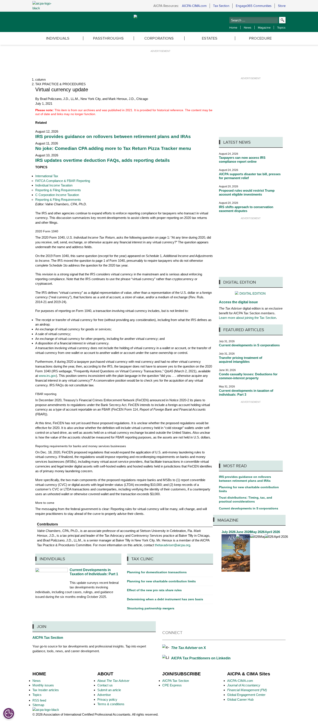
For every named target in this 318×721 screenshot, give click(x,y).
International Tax (46, 176)
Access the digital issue (238, 302)
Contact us (105, 685)
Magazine (264, 27)
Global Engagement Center (246, 695)
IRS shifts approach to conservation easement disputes (246, 209)
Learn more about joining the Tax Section (247, 318)
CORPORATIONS (159, 38)
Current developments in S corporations (249, 345)
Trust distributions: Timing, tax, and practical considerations (245, 499)
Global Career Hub (240, 699)
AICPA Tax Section (47, 637)
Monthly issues (43, 685)
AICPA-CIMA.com (194, 6)
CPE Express (172, 685)
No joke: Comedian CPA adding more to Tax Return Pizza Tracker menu (113, 148)
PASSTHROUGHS (108, 38)
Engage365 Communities (253, 6)
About (113, 680)
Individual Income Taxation (53, 185)
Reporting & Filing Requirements (58, 190)
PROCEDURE (260, 38)
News (247, 27)
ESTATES (209, 38)
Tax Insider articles (45, 690)
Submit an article (109, 690)
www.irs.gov (47, 375)
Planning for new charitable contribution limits (249, 489)
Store (282, 6)
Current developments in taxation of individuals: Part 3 (246, 392)
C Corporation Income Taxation (57, 195)
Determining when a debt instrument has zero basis (165, 599)
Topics (281, 27)
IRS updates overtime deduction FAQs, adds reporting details (102, 160)
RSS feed (39, 700)
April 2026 (279, 551)
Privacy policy (107, 699)
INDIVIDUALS (57, 38)
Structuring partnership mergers (150, 608)
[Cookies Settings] (8, 713)
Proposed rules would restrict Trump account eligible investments (247, 192)
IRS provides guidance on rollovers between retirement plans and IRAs (113, 136)
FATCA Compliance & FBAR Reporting (62, 181)
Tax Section (221, 6)
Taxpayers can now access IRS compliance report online (242, 159)
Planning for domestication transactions (157, 572)
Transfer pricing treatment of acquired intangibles (240, 359)
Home (233, 27)
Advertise (104, 695)
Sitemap (38, 705)
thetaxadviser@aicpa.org (172, 545)
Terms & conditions (110, 704)
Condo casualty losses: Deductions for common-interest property (248, 376)
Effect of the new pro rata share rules (154, 590)
